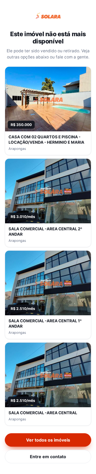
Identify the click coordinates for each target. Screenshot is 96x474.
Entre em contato (48, 456)
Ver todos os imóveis (48, 440)
